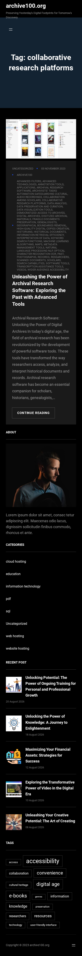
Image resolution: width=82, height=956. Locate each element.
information (59, 896)
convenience (50, 873)
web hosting (15, 636)
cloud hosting (16, 561)
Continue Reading (33, 413)
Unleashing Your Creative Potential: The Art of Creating (50, 818)
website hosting (17, 648)
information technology (23, 586)
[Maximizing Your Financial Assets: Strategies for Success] (14, 757)
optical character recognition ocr (41, 252)
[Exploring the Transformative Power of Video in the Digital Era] (14, 790)
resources (43, 915)
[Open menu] (9, 29)
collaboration (19, 873)
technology (15, 925)
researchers (17, 916)
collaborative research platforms (40, 202)
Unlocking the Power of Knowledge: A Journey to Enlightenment (46, 722)
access (13, 862)
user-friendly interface (43, 925)
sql (8, 611)
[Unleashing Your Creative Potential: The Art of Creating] (14, 823)
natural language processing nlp (37, 249)
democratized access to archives (41, 212)
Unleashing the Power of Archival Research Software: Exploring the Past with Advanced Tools (39, 290)
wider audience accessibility (48, 269)
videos (21, 269)
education (13, 574)
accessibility (42, 861)
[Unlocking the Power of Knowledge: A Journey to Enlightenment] (14, 724)
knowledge (18, 906)
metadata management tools (37, 246)
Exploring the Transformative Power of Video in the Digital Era (50, 788)
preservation (43, 906)
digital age (48, 884)
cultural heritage (18, 885)
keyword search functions (40, 239)
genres (38, 896)
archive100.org (26, 5)
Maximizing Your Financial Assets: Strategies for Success (47, 755)
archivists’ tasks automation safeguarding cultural (42, 192)
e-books (18, 896)
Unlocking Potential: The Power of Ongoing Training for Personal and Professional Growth (50, 686)
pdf (8, 599)
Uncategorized (22, 168)
